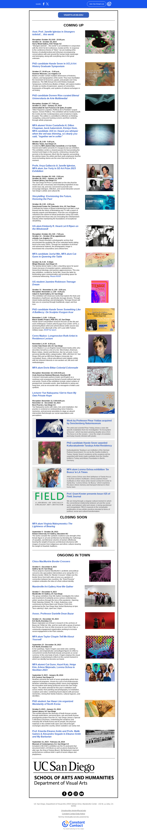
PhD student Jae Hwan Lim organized (52, 701)
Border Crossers (61, 561)
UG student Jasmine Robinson (49, 282)
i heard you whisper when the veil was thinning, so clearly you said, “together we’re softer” (55, 134)
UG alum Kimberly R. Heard (47, 226)
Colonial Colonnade (67, 367)
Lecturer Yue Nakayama (45, 393)
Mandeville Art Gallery (44, 586)
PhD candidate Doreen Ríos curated (52, 95)
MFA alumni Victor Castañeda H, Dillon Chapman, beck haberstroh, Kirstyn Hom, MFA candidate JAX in (54, 128)
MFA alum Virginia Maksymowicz (50, 523)
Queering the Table (51, 256)
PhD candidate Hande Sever (48, 309)
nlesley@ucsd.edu (72, 817)
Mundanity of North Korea (46, 704)
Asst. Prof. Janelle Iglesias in (48, 31)
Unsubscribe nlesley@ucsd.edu (73, 811)
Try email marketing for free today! (73, 829)
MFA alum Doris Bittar (44, 367)
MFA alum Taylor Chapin (45, 636)
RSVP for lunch (50, 330)
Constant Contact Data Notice (73, 814)
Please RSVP (55, 276)
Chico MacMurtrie (42, 561)
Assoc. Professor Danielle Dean (49, 613)
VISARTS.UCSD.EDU (73, 15)
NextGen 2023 (40, 670)
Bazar (70, 613)
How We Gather (64, 586)
